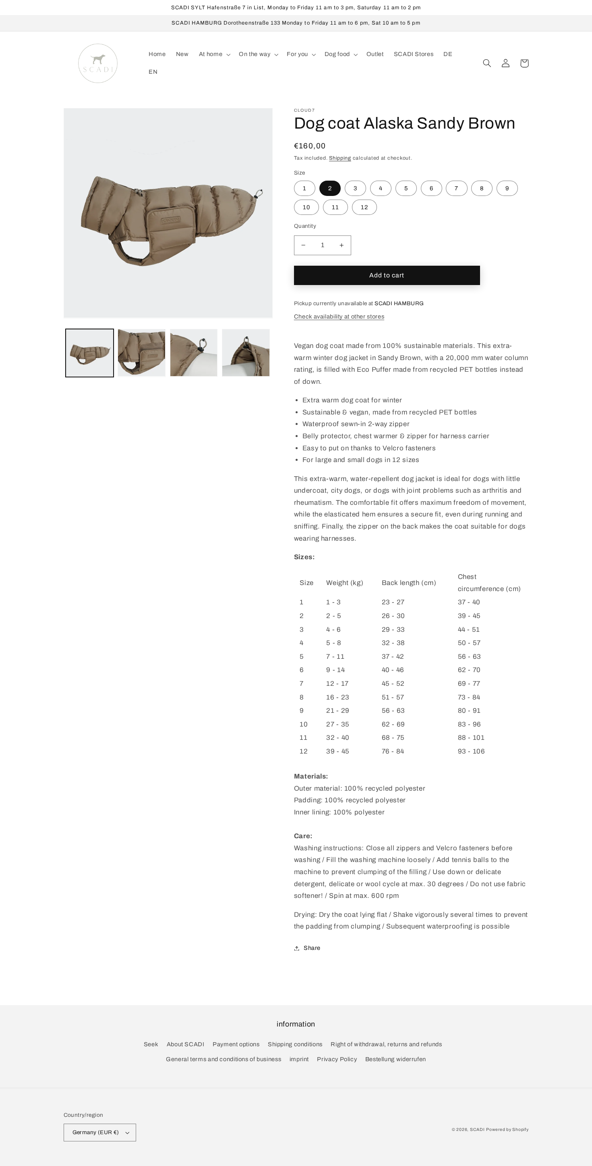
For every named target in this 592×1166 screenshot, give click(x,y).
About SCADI (186, 1044)
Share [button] (312, 948)
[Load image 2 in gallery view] (142, 353)
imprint (299, 1059)
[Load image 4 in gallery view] (246, 353)
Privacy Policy (337, 1059)
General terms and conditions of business (223, 1059)
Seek (151, 1044)
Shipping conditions (295, 1044)
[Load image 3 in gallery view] (194, 353)
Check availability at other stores (339, 316)
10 (306, 207)
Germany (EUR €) (95, 1132)
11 (335, 207)
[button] (214, 54)
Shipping (340, 158)
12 (364, 207)
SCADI (477, 1129)
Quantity (305, 226)
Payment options (236, 1044)
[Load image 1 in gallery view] (90, 353)
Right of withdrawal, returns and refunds (386, 1044)
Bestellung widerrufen (395, 1059)
